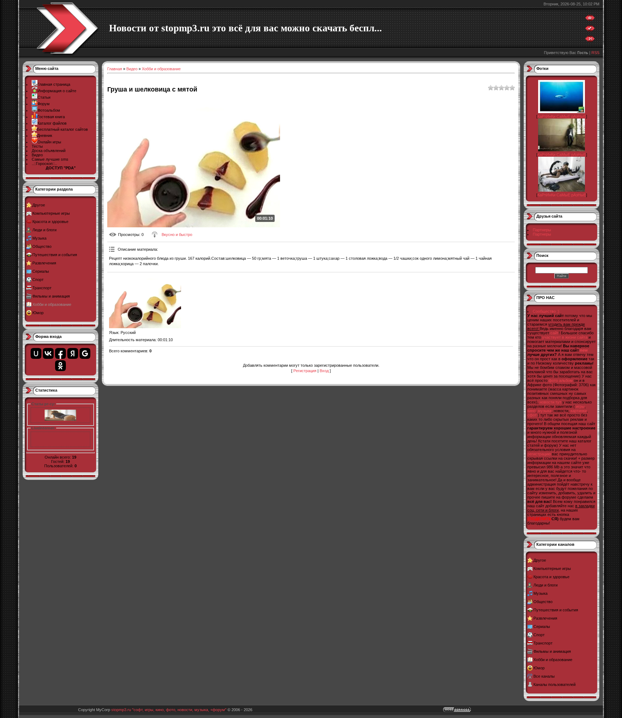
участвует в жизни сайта (564, 337)
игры (580, 406)
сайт (554, 333)
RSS (595, 52)
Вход (324, 371)
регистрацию (539, 454)
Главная (114, 69)
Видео (132, 69)
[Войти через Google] (85, 353)
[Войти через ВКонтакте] (48, 353)
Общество (41, 246)
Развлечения (44, 263)
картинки (579, 411)
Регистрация (304, 371)
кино (531, 411)
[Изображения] (145, 301)
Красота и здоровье (50, 221)
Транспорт (41, 288)
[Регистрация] (590, 30)
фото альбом (561, 380)
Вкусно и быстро (177, 234)
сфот (532, 415)
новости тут (550, 402)
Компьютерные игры (51, 213)
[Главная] (590, 19)
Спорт (38, 279)
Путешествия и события (54, 255)
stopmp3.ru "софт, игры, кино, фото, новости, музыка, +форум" (168, 710)
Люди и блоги (44, 230)
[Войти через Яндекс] (72, 353)
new (584, 350)
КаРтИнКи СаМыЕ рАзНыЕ (561, 116)
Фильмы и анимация (51, 296)
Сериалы (40, 271)
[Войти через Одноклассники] (60, 365)
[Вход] (590, 40)
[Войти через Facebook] (60, 353)
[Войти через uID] (36, 353)
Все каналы (544, 676)
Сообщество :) (546, 311)
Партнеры (542, 230)
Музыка (39, 238)
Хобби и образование (51, 304)
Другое (38, 205)
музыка (544, 411)
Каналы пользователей (554, 684)
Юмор (38, 313)
